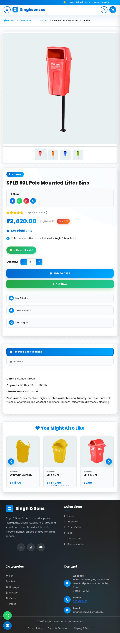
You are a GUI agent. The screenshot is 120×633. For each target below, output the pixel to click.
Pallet (12, 603)
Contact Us (74, 538)
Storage (14, 587)
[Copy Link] (33, 201)
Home (10, 20)
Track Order (74, 527)
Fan (11, 575)
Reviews (18, 361)
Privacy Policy (35, 628)
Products (26, 20)
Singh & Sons (30, 508)
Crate (12, 598)
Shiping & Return (83, 628)
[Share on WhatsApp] (19, 201)
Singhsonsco (32, 9)
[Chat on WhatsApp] (7, 615)
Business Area (76, 544)
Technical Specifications (27, 351)
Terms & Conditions (58, 628)
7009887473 (80, 601)
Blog (70, 532)
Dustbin (42, 20)
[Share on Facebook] (12, 201)
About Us (73, 521)
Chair (12, 581)
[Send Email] (7, 625)
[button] (109, 461)
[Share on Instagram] (26, 201)
